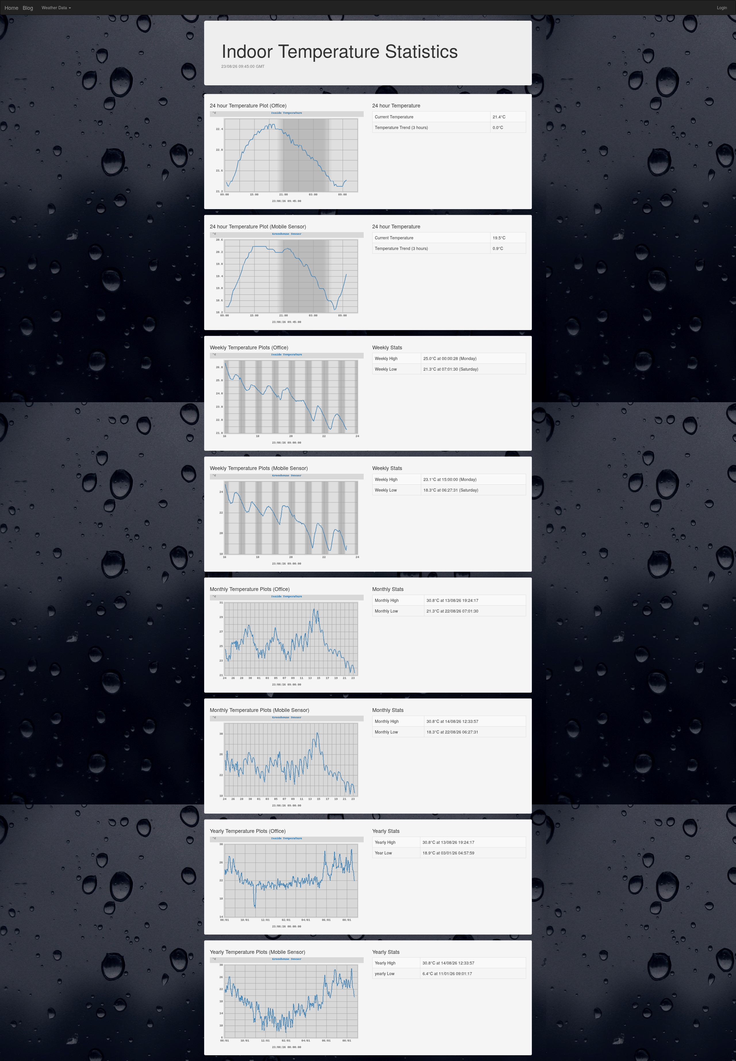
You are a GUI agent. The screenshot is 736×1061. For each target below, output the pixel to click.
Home (11, 7)
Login (721, 7)
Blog (28, 7)
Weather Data (55, 7)
